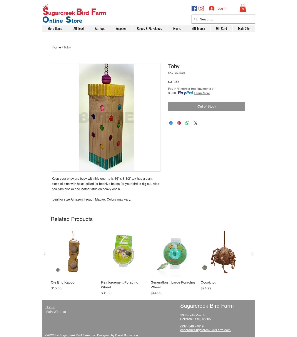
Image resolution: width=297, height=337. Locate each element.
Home (56, 47)
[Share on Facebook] (171, 123)
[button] (242, 8)
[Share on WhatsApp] (187, 123)
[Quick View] (74, 254)
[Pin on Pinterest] (179, 123)
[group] (148, 263)
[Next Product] (252, 253)
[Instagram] (201, 8)
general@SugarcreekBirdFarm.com (205, 330)
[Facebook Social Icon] (194, 8)
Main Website (55, 312)
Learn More (202, 93)
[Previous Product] (44, 253)
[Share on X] (195, 123)
